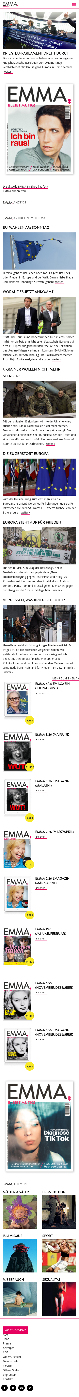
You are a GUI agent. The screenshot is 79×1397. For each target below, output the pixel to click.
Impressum (9, 1374)
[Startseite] (39, 4)
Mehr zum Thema (64, 678)
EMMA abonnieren (14, 191)
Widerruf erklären (15, 1330)
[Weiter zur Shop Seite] (39, 129)
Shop (6, 1339)
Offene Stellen (11, 1370)
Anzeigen (8, 1348)
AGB (6, 1352)
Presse (7, 1343)
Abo (5, 1334)
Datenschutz (10, 1361)
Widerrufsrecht (12, 1356)
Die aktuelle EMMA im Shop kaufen (25, 186)
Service (7, 1365)
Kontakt (8, 1379)
